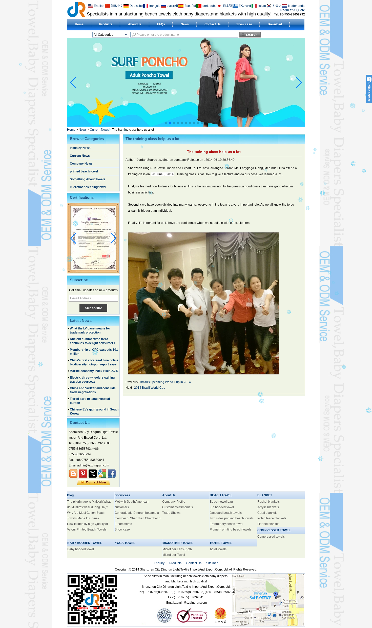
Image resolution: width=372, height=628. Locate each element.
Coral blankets (267, 513)
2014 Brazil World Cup (149, 387)
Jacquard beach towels (226, 513)
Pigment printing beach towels (230, 529)
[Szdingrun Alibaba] (73, 473)
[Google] (102, 473)
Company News (81, 163)
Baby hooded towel (80, 549)
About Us (134, 24)
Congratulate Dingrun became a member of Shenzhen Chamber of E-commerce (138, 518)
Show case (244, 24)
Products (105, 24)
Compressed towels (271, 536)
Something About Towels (87, 179)
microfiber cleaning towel (88, 187)
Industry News (80, 148)
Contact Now (93, 482)
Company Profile (173, 501)
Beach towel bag (221, 501)
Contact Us (212, 24)
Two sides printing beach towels (232, 518)
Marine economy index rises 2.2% (94, 359)
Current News (99, 129)
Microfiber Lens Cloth (177, 549)
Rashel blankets (268, 501)
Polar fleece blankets (271, 518)
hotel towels (218, 549)
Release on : (196, 160)
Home (79, 24)
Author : (131, 160)
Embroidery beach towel (226, 524)
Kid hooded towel (222, 507)
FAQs (161, 24)
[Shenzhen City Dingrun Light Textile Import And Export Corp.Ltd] (76, 9)
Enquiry (159, 563)
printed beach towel (84, 171)
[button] (166, 123)
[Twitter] (93, 473)
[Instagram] (83, 473)
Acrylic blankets (268, 507)
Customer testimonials (177, 507)
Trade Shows (171, 513)
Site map (212, 563)
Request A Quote (292, 10)
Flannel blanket (268, 524)
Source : (153, 160)
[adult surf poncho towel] (186, 125)
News (185, 24)
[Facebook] (112, 473)
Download (275, 24)
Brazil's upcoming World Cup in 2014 (165, 382)
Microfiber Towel (173, 555)
